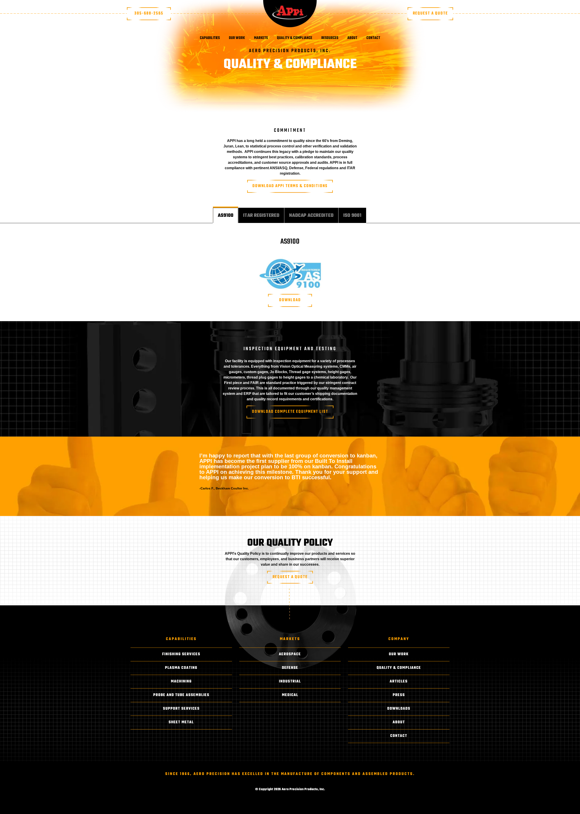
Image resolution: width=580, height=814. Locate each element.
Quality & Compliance (294, 38)
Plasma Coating (181, 668)
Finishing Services (181, 654)
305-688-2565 (148, 13)
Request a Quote (430, 13)
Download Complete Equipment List (290, 412)
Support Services (181, 709)
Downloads (398, 709)
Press (399, 695)
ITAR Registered (261, 215)
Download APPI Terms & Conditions (290, 186)
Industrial (290, 681)
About (352, 38)
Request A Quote (290, 577)
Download (290, 300)
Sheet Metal (181, 722)
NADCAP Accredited (311, 215)
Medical (290, 695)
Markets (261, 38)
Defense (290, 668)
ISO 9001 (352, 215)
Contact (373, 38)
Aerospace (290, 654)
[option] (290, 469)
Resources (329, 38)
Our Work (237, 38)
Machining (181, 681)
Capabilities (210, 38)
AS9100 (225, 215)
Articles (399, 681)
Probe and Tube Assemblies (181, 695)
